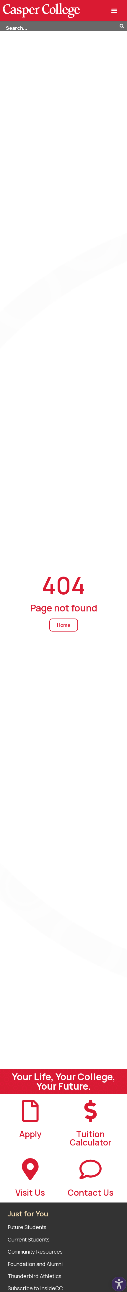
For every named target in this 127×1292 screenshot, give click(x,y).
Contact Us (90, 1192)
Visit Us (30, 1192)
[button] (114, 10)
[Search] (123, 26)
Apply (30, 1134)
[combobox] (60, 26)
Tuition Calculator (90, 1138)
